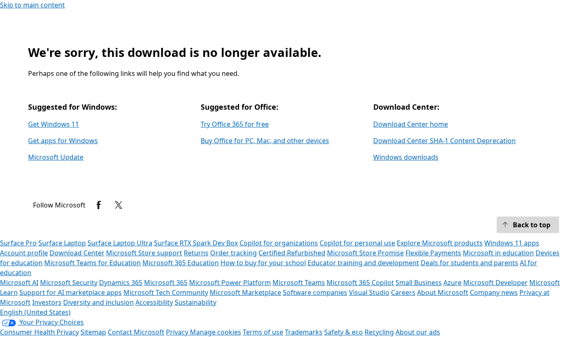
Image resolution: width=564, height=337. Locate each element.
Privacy (178, 332)
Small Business (419, 282)
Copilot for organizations (278, 242)
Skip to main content (32, 4)
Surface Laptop (62, 242)
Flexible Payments (433, 252)
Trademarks (303, 332)
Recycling (379, 332)
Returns (196, 252)
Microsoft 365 (165, 282)
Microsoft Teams (299, 282)
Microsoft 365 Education (180, 262)
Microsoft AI (19, 282)
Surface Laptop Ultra (120, 242)
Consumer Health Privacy (39, 332)
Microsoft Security (68, 282)
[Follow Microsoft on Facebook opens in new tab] (98, 205)
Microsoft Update (55, 157)
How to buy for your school (263, 262)
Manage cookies (215, 332)
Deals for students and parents (469, 262)
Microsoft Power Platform (230, 282)
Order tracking (233, 252)
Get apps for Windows (63, 140)
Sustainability (195, 302)
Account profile (24, 252)
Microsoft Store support (144, 252)
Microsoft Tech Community (165, 292)
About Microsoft (442, 292)
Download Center (77, 252)
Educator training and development (363, 262)
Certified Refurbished (291, 252)
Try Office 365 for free (235, 124)
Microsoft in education (498, 252)
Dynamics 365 (120, 282)
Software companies (315, 292)
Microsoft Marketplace (245, 292)
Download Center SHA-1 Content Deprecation (444, 140)
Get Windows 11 (53, 124)
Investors (47, 302)
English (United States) (35, 312)
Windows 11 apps (511, 242)
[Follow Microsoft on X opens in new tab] (118, 205)
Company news (494, 292)
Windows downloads (405, 157)
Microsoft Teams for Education (92, 262)
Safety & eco (343, 332)
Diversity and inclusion (98, 302)
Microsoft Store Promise (365, 252)
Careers (403, 292)
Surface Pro (18, 242)
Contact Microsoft (136, 332)
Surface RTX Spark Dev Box (196, 242)
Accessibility (154, 302)
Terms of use (263, 332)
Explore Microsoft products (440, 242)
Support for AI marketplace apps (70, 292)
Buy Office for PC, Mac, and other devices (265, 140)
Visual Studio (369, 292)
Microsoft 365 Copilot (360, 282)
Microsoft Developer (495, 282)
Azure (452, 282)
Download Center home (410, 124)
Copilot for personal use (357, 242)
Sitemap (93, 332)
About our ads (418, 332)
